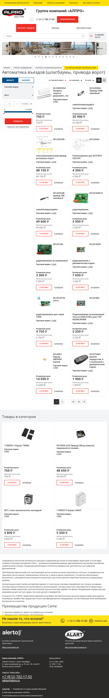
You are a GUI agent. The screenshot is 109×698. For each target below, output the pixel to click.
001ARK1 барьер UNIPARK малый (57, 358)
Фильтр (10, 80)
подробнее (58, 129)
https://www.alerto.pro (10, 647)
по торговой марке (56, 80)
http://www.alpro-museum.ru (76, 647)
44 (79, 402)
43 (73, 402)
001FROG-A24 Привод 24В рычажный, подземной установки (75, 446)
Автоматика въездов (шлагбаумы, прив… (81, 68)
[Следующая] (84, 401)
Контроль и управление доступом (49, 68)
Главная (6, 68)
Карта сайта (15, 672)
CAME (55, 102)
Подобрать (18, 121)
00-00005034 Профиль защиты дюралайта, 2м (60, 92)
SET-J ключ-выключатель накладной (23, 510)
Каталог (26, 80)
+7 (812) (45, 19)
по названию (74, 80)
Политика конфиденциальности (10, 695)
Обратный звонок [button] (67, 19)
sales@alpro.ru (11, 680)
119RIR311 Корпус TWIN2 (16, 445)
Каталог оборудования (23, 68)
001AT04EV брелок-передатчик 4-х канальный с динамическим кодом (97, 360)
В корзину (44, 129)
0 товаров (99, 34)
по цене (88, 80)
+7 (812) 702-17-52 (17, 677)
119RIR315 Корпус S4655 (68, 510)
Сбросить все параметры (18, 127)
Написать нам (101, 621)
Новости (5, 672)
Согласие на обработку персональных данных (31, 695)
